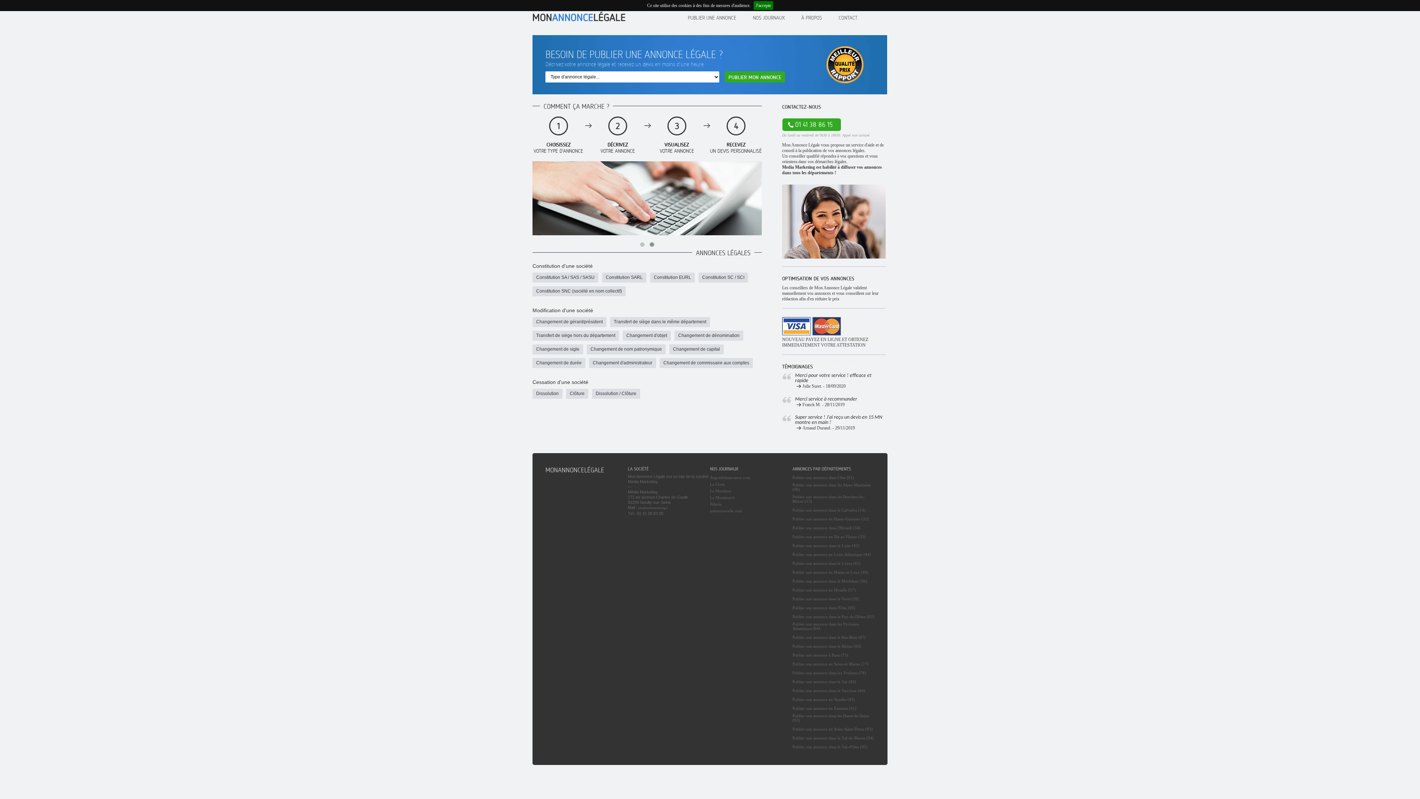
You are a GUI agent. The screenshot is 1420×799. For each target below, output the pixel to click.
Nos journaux (769, 17)
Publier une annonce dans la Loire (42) (825, 545)
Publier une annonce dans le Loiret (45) (826, 563)
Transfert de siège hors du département (575, 335)
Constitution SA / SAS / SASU (565, 277)
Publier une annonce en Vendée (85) (823, 699)
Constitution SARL (624, 277)
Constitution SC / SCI (723, 277)
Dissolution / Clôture (616, 393)
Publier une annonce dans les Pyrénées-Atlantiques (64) (826, 626)
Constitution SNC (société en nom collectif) (579, 291)
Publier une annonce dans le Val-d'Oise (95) (830, 747)
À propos (811, 17)
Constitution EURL (672, 277)
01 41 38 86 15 (814, 124)
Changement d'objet (646, 335)
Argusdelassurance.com (730, 477)
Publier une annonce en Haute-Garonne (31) (830, 519)
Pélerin (716, 504)
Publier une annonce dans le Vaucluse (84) (828, 690)
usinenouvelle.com (726, 511)
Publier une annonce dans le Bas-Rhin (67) (829, 637)
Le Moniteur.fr (722, 497)
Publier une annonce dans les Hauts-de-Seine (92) (830, 718)
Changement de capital (696, 349)
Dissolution (547, 393)
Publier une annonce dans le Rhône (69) (826, 646)
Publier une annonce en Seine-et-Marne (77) (830, 664)
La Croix (717, 484)
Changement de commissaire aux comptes (706, 362)
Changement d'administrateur (622, 362)
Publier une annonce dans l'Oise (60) (823, 608)
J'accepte (763, 5)
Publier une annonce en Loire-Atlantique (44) (831, 554)
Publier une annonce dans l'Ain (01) (823, 477)
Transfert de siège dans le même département (660, 321)
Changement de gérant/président (569, 321)
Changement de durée (559, 362)
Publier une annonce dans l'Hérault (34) (826, 528)
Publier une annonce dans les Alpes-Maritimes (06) (831, 487)
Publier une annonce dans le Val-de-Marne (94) (833, 738)
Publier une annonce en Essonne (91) (824, 708)
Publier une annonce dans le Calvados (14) (829, 510)
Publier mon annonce (754, 77)
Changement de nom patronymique (626, 349)
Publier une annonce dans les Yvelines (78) (829, 673)
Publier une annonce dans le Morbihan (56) (829, 581)
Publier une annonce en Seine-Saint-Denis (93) (832, 729)
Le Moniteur (720, 491)
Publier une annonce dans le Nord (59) (825, 599)
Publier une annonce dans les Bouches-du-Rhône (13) (828, 499)
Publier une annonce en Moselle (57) (824, 590)
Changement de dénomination (709, 335)
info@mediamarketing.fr (653, 508)
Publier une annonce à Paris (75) (820, 655)
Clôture (577, 393)
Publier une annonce (712, 17)
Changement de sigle (557, 349)
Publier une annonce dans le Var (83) (824, 682)
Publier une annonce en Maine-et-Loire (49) (830, 572)
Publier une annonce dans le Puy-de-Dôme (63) (833, 616)
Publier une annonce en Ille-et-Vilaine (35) (829, 537)
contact (848, 17)
